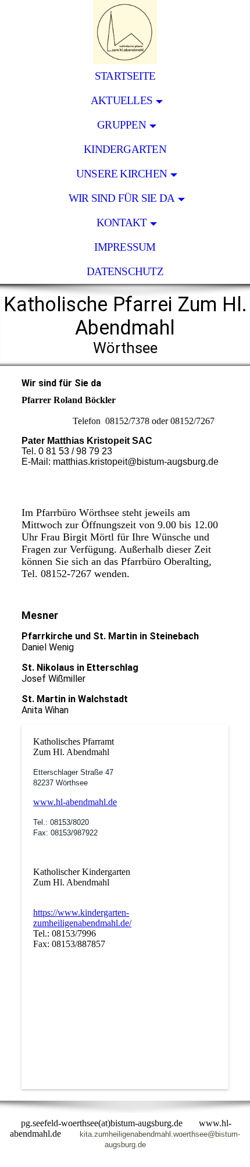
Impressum (124, 247)
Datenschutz (125, 271)
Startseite (125, 76)
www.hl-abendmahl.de (75, 802)
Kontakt (122, 222)
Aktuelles (121, 100)
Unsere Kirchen (121, 174)
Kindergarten (125, 149)
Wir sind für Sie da (121, 198)
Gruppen (121, 125)
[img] (125, 32)
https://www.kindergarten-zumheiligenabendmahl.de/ (82, 918)
